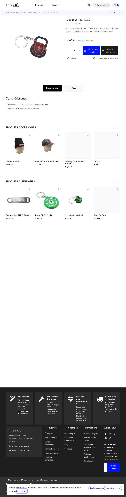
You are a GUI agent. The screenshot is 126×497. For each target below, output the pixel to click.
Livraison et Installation (50, 458)
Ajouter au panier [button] (93, 50)
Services (68, 449)
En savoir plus (21, 491)
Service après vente (90, 439)
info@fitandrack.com (21, 450)
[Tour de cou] (107, 199)
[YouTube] (106, 438)
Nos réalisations (51, 438)
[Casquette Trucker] (48, 145)
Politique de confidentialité (90, 455)
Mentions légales (91, 433)
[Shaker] (107, 145)
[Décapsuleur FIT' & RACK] (19, 199)
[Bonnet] (19, 145)
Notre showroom (52, 449)
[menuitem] (56, 5)
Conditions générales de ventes (89, 447)
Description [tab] (52, 88)
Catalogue (88, 461)
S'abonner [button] (113, 467)
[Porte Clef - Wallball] (78, 199)
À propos (49, 433)
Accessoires (30, 12)
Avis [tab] (73, 88)
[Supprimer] (69, 50)
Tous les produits (15, 12)
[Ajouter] (79, 50)
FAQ (66, 444)
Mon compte (69, 433)
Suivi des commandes (50, 443)
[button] (89, 5)
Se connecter (103, 5)
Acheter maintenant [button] (111, 50)
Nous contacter (51, 453)
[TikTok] (110, 438)
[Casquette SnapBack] (78, 145)
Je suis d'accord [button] (113, 488)
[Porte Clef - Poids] (48, 199)
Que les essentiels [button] (97, 488)
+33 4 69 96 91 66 (20, 446)
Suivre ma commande (69, 439)
